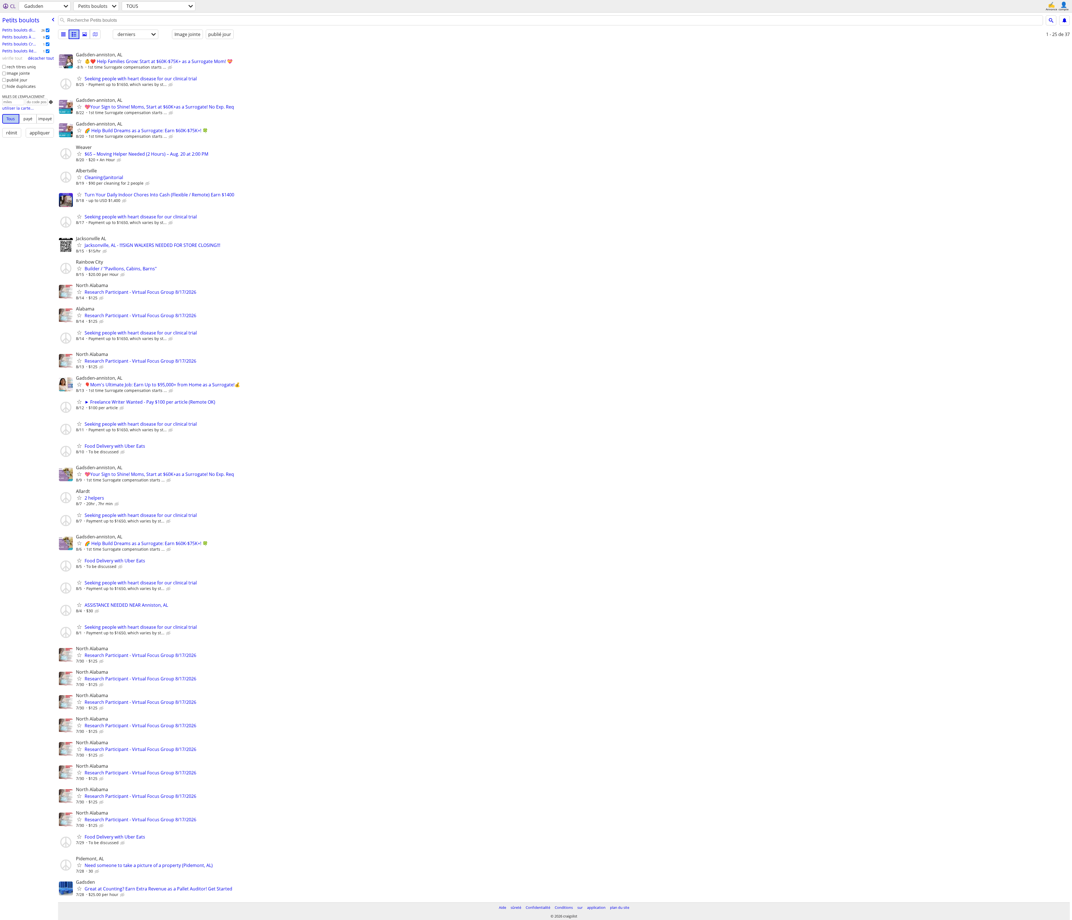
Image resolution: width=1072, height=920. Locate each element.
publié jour (17, 80)
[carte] (95, 34)
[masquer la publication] (170, 67)
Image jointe (18, 73)
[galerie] (84, 34)
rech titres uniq (21, 66)
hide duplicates (21, 86)
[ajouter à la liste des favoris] (79, 61)
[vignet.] (74, 34)
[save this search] (1064, 20)
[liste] (63, 34)
